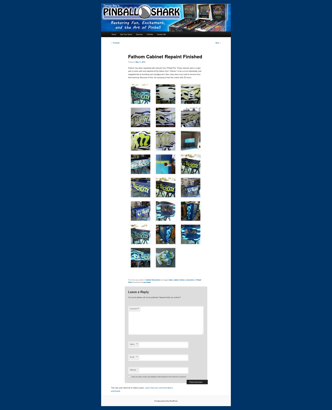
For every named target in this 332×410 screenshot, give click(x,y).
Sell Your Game (126, 34)
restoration (190, 280)
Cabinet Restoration (153, 280)
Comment (134, 309)
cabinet (176, 280)
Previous (115, 43)
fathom (182, 280)
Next (218, 43)
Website (133, 370)
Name (134, 344)
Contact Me (161, 34)
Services (139, 34)
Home (114, 34)
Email (134, 357)
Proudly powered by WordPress (166, 401)
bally (171, 280)
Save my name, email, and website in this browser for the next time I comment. (159, 377)
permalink (147, 282)
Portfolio (150, 34)
